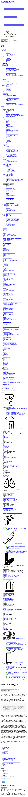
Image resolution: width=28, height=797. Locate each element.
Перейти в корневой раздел (7, 701)
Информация (6, 65)
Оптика (5, 269)
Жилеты (5, 448)
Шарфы (22, 433)
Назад (7, 111)
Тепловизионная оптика (8, 510)
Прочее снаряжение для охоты (10, 618)
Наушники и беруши (8, 605)
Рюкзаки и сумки (7, 620)
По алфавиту (12, 689)
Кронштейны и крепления (9, 500)
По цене (17, 689)
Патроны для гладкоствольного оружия (12, 571)
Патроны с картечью (17, 572)
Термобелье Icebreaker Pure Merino (11, 329)
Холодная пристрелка (8, 579)
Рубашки (5, 468)
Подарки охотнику (7, 615)
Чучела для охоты (7, 630)
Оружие (5, 283)
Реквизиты (8, 61)
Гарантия (8, 53)
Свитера (5, 471)
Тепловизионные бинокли (9, 511)
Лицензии (8, 59)
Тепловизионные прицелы (15, 513)
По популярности (5, 689)
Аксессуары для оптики (8, 493)
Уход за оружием (7, 339)
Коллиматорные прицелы (9, 498)
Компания (5, 56)
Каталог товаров (8, 679)
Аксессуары (6, 432)
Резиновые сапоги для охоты (10, 466)
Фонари (5, 628)
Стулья (4, 625)
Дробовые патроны (7, 572)
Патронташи (6, 569)
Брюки (4, 441)
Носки (4, 456)
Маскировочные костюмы (9, 451)
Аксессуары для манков (8, 609)
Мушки (5, 603)
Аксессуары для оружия (8, 234)
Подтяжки (8, 433)
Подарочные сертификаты (12, 66)
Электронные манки (8, 610)
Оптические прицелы (8, 505)
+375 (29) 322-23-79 (5, 41)
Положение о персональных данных (14, 75)
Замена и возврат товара (11, 54)
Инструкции (9, 71)
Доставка (8, 58)
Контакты (5, 64)
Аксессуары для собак (8, 595)
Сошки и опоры (7, 623)
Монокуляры (6, 503)
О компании (6, 747)
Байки (4, 436)
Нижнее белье (6, 453)
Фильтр (2, 687)
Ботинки (5, 438)
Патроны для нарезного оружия (10, 576)
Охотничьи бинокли (8, 508)
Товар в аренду (9, 55)
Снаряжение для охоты (8, 308)
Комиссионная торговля (11, 70)
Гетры (4, 433)
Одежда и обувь (7, 243)
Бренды (5, 63)
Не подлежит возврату (11, 73)
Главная (2, 679)
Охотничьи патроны (8, 299)
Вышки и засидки (7, 598)
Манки (4, 608)
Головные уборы (7, 443)
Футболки (5, 476)
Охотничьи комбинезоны (9, 458)
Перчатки (5, 463)
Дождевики (6, 446)
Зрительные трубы (7, 495)
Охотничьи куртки (7, 461)
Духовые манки (18, 609)
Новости (8, 60)
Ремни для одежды (15, 433)
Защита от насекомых (8, 600)
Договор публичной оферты (12, 69)
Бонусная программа (11, 74)
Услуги (5, 50)
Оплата (7, 51)
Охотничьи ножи (7, 289)
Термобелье (6, 473)
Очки (4, 613)
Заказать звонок (4, 43)
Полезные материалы (11, 68)
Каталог (5, 49)
